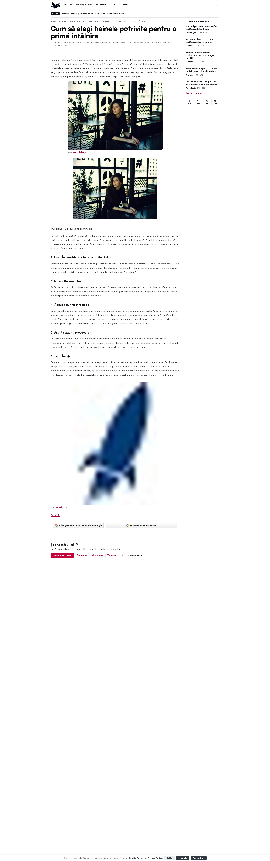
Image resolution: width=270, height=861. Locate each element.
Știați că (68, 4)
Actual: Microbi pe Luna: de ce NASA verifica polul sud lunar (93, 13)
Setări (170, 858)
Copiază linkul (135, 555)
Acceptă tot (198, 858)
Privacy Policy (155, 858)
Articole (62, 21)
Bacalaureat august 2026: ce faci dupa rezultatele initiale (201, 70)
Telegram (112, 555)
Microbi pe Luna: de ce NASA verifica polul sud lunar (201, 27)
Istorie (113, 4)
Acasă (53, 21)
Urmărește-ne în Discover (143, 525)
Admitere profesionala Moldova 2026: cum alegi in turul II (200, 55)
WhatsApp (97, 555)
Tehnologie (80, 4)
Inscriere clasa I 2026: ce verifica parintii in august (199, 41)
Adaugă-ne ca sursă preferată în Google (80, 525)
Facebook (82, 555)
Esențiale (182, 858)
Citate (125, 4)
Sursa (55, 515)
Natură (104, 4)
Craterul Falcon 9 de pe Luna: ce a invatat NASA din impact (201, 83)
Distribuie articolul (62, 555)
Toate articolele (194, 93)
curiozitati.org (79, 152)
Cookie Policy (136, 858)
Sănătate (93, 4)
